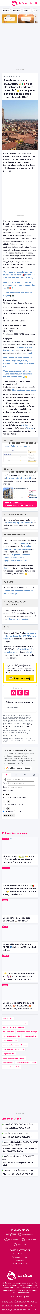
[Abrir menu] (4, 3)
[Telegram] (20, 692)
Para (5, 783)
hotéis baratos (8, 1032)
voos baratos (8, 1062)
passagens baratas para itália (13, 1049)
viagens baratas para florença (14, 1058)
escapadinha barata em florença (15, 1023)
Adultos (6, 797)
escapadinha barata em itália (13, 1027)
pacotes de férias (29, 1036)
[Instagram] (26, 692)
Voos (21, 441)
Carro (10, 582)
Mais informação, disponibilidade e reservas (18, 504)
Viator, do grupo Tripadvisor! (19, 523)
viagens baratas (9, 1054)
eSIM (8, 627)
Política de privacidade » (20, 1257)
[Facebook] (13, 692)
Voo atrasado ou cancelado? (15, 603)
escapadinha (7, 1018)
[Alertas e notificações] (31, 3)
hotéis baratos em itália (11, 1036)
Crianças (6, 804)
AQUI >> (24, 425)
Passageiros (8, 790)
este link (28, 652)
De (4, 779)
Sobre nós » (20, 1260)
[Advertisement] (20, 46)
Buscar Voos (8, 815)
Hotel (21, 470)
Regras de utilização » (20, 1254)
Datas (5, 787)
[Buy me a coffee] (36, 3)
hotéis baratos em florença (27, 1032)
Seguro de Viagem (16, 534)
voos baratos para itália (11, 1067)
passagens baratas (10, 1040)
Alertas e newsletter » (20, 1263)
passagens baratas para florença (15, 1045)
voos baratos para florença (26, 1062)
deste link (7, 568)
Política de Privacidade (27, 1305)
